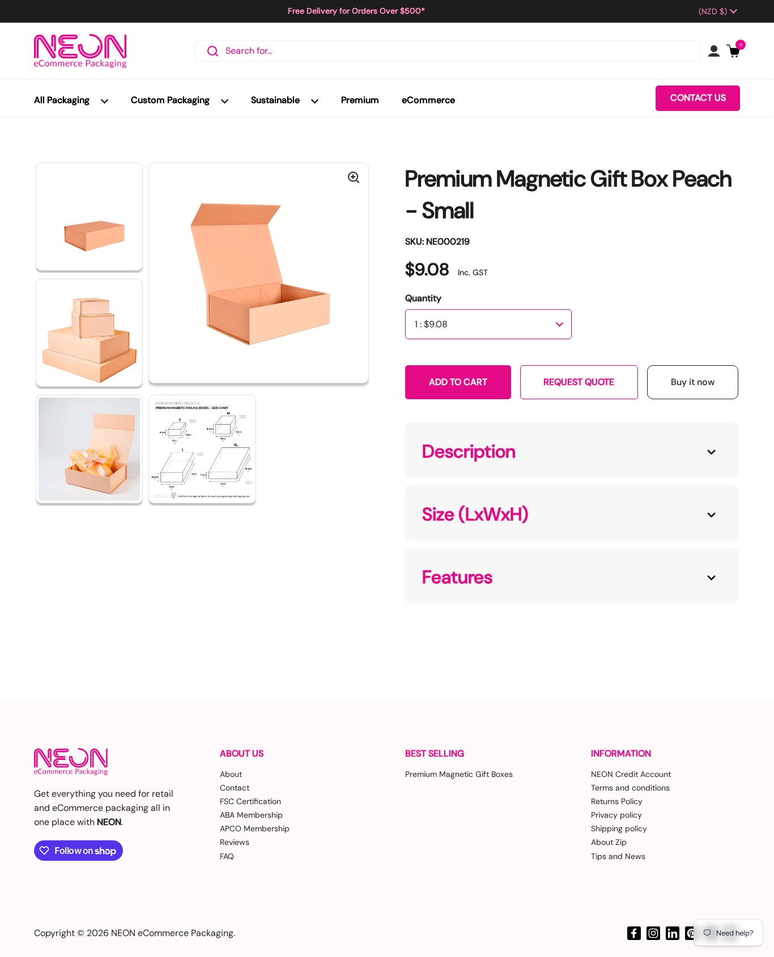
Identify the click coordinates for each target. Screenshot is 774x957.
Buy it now (693, 382)
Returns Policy (617, 801)
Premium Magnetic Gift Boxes (459, 774)
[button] (733, 51)
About (231, 774)
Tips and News (618, 856)
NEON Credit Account (631, 774)
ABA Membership (251, 815)
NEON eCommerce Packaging (172, 933)
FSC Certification (250, 801)
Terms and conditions (630, 788)
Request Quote (578, 382)
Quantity (423, 298)
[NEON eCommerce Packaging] (80, 51)
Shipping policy (619, 828)
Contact (234, 788)
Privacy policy (616, 815)
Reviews (234, 842)
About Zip (609, 842)
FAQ (227, 856)
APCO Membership (255, 828)
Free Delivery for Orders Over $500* (356, 11)
